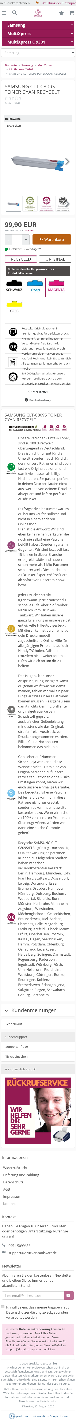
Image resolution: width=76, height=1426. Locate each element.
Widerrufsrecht (15, 1167)
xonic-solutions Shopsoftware (49, 1416)
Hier (57, 1393)
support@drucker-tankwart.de (32, 1253)
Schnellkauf (13, 1024)
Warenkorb (54, 239)
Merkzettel (40, 392)
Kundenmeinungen (33, 1010)
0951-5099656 (19, 1245)
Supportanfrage (16, 1047)
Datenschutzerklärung (34, 1329)
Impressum (12, 1196)
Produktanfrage (40, 400)
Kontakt (9, 1203)
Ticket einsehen (16, 1056)
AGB (6, 1189)
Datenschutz (13, 1182)
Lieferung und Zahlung (21, 1175)
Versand (29, 230)
